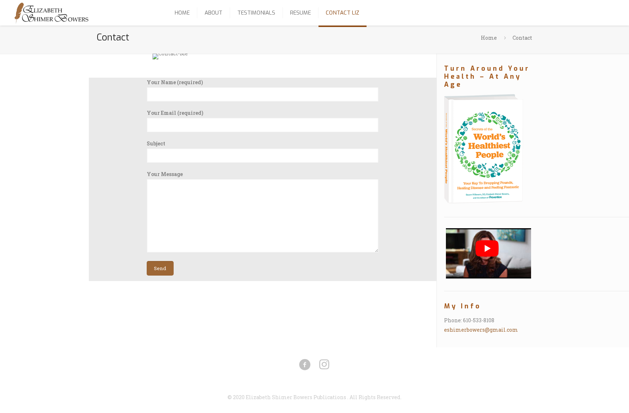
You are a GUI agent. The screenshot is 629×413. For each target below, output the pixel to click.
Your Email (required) (175, 112)
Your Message (165, 174)
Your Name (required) (175, 82)
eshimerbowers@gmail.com (481, 329)
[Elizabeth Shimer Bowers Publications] (51, 13)
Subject (156, 143)
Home (489, 37)
